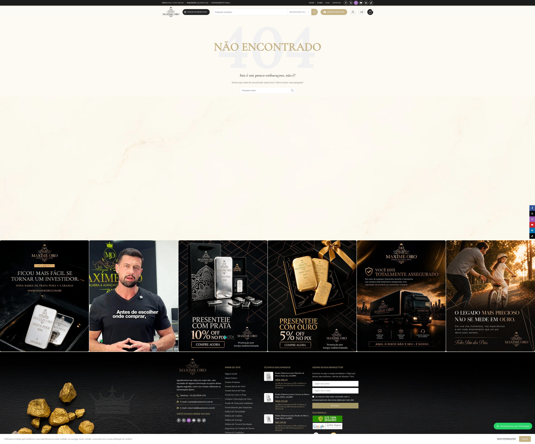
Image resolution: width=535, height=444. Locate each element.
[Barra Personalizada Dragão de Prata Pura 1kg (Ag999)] (268, 380)
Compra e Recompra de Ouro (238, 399)
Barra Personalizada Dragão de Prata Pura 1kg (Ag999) (289, 374)
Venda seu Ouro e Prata (235, 395)
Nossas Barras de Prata (235, 390)
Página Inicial (231, 374)
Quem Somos (231, 378)
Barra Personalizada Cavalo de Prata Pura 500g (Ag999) (292, 395)
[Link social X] (351, 3)
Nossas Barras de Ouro (235, 386)
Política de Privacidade (235, 411)
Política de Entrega (233, 420)
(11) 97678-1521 (197, 3)
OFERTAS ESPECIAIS (335, 12)
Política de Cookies (233, 415)
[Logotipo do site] (171, 12)
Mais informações (506, 439)
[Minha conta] (353, 12)
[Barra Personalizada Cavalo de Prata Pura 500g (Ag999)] (268, 401)
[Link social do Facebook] (346, 3)
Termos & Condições (234, 432)
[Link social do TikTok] (371, 3)
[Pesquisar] (314, 12)
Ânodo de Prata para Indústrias (239, 403)
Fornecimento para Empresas (238, 407)
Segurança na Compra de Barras (239, 428)
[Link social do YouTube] (361, 3)
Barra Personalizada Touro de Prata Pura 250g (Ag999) (291, 417)
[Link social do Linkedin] (366, 3)
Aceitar (525, 439)
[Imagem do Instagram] (44, 296)
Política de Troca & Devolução (238, 424)
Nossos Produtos (232, 382)
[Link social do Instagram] (356, 3)
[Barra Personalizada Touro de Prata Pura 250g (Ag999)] (268, 422)
